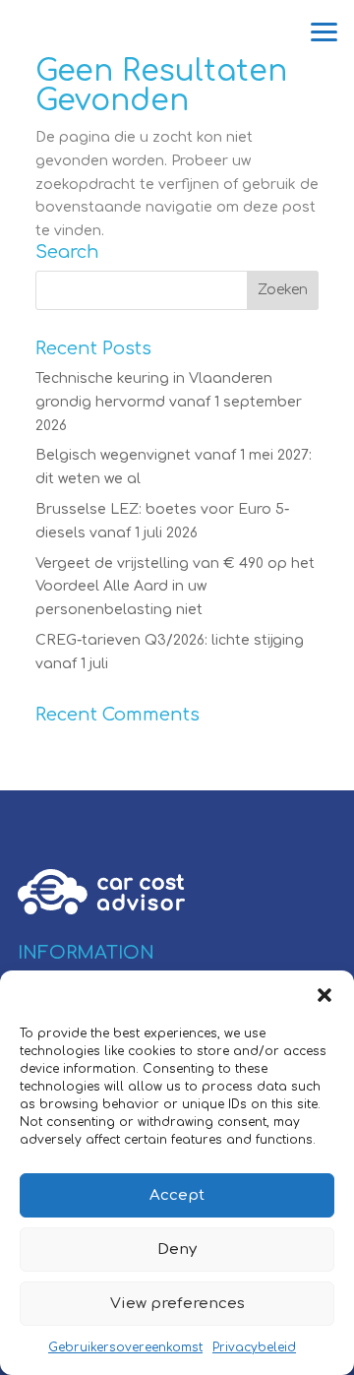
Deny (177, 1249)
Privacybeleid (254, 1347)
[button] (324, 995)
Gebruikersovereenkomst (125, 1347)
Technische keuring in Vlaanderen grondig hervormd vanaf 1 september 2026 (168, 402)
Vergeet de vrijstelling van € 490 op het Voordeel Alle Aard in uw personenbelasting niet (175, 587)
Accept (177, 1195)
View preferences (177, 1303)
